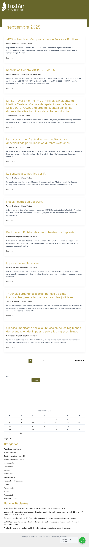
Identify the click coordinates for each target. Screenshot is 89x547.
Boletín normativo (12, 44)
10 (33, 423)
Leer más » (10, 58)
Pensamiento (9, 488)
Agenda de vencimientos (13, 449)
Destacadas (8, 467)
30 (21, 433)
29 (10, 433)
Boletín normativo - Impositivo (17, 74)
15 (10, 426)
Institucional (8, 474)
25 (44, 430)
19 (56, 426)
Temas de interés (12, 178)
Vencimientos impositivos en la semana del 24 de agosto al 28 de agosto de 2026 (34, 508)
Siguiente (79, 360)
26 (56, 430)
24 (33, 430)
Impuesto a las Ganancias (22, 263)
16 (21, 426)
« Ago (6, 439)
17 (33, 426)
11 (43, 360)
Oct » (11, 439)
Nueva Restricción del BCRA (24, 201)
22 (10, 430)
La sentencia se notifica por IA (26, 173)
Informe (7, 470)
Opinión (7, 484)
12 (56, 423)
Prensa (6, 491)
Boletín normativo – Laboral (14, 460)
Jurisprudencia (11, 116)
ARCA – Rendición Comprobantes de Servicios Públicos (42, 39)
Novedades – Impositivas (13, 481)
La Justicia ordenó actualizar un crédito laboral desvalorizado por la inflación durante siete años (38, 141)
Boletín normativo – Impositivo (15, 456)
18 (44, 426)
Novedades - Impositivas (15, 237)
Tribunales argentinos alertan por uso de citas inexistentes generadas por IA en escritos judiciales (39, 295)
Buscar (6, 377)
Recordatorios (9, 495)
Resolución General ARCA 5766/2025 (30, 70)
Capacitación (9, 463)
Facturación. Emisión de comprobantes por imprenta (40, 232)
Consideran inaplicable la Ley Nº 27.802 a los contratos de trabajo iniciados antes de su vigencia (40, 518)
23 (21, 430)
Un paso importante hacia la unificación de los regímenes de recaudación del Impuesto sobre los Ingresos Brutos (43, 329)
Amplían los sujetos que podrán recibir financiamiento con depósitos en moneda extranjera (37, 528)
